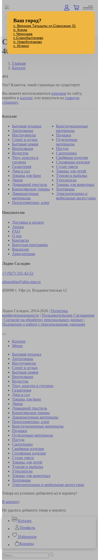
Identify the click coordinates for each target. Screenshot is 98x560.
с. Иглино (21, 46)
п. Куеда (20, 30)
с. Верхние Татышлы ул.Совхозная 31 (44, 26)
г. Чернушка (22, 34)
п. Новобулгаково (27, 42)
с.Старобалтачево (28, 38)
